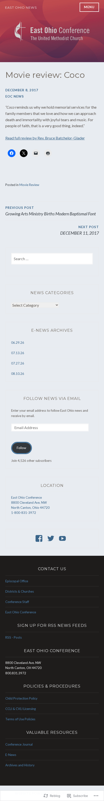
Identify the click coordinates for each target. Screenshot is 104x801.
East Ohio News (21, 7)
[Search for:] (52, 259)
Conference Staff (17, 602)
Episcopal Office (16, 581)
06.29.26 (17, 342)
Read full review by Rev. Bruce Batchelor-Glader (45, 138)
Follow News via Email (52, 398)
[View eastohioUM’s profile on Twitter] (51, 538)
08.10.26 (17, 374)
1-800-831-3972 (23, 513)
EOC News (14, 96)
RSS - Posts (13, 637)
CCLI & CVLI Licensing (20, 709)
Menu (89, 7)
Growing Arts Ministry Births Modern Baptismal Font (50, 211)
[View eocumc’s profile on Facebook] (40, 538)
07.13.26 (17, 353)
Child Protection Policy (21, 698)
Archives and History (20, 765)
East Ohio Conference (20, 612)
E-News (10, 755)
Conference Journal (19, 744)
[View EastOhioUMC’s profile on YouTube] (63, 538)
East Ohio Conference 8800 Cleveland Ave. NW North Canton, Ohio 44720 (30, 503)
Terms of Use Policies (20, 719)
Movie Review (29, 185)
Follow (21, 448)
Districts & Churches (19, 591)
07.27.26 (17, 363)
